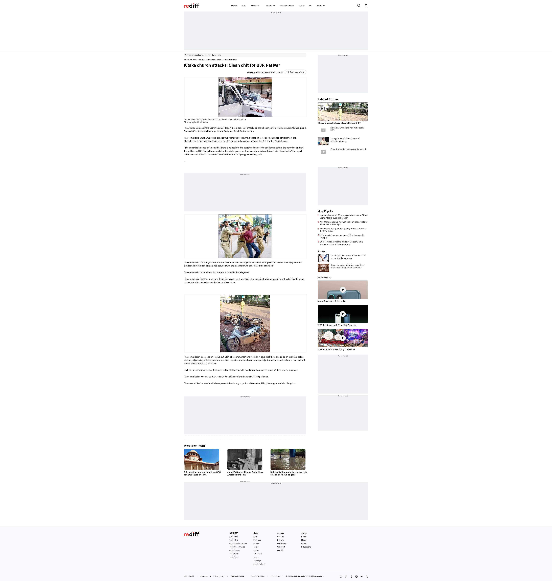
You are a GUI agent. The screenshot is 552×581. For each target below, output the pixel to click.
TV (310, 5)
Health (303, 537)
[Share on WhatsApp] (341, 576)
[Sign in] (366, 5)
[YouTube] (362, 576)
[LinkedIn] (367, 576)
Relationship (306, 547)
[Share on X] (346, 576)
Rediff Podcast (259, 564)
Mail (244, 5)
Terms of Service (237, 576)
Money (269, 5)
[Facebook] (351, 576)
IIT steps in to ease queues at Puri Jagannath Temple (342, 236)
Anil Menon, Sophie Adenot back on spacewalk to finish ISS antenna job (344, 223)
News (254, 5)
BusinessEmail (287, 5)
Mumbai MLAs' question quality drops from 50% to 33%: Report (343, 229)
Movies (256, 543)
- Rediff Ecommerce (237, 547)
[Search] (358, 5)
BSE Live (280, 537)
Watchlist (281, 547)
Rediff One (233, 540)
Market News (282, 543)
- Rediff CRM (234, 554)
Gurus (301, 5)
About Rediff (189, 576)
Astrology (257, 561)
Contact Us (275, 576)
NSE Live (280, 540)
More (319, 5)
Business (257, 540)
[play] (343, 290)
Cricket (256, 550)
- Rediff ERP (234, 557)
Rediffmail (233, 537)
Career (303, 543)
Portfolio (280, 550)
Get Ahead (257, 554)
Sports (256, 547)
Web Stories (325, 277)
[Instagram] (356, 576)
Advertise (203, 576)
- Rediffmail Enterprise (238, 543)
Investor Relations (257, 576)
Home (234, 5)
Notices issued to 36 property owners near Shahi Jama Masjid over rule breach (343, 216)
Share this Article (297, 72)
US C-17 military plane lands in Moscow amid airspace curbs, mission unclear (341, 243)
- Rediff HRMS (234, 550)
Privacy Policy (219, 576)
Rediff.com (296, 576)
